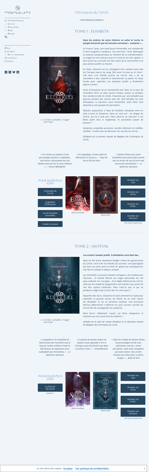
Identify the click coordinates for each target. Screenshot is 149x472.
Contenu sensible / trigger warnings (57, 120)
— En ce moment (14, 54)
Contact (9, 60)
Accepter (68, 468)
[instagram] (10, 72)
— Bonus (10, 33)
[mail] (6, 72)
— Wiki (9, 30)
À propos (10, 51)
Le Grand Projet (14, 20)
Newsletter (11, 57)
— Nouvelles (12, 26)
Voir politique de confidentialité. (92, 468)
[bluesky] (14, 72)
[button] (6, 36)
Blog (7, 47)
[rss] (17, 72)
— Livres (10, 23)
